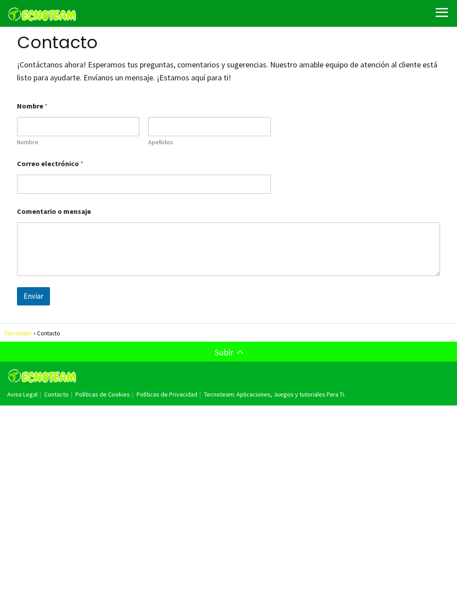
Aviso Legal (22, 394)
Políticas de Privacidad (167, 394)
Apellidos (160, 142)
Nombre (27, 142)
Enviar (33, 296)
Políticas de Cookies (102, 394)
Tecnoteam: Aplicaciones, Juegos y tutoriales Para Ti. (274, 394)
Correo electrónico (50, 163)
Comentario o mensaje (54, 211)
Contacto (56, 394)
